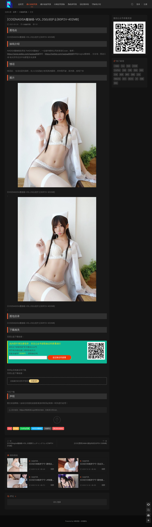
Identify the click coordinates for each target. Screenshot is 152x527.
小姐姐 (116, 66)
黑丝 (135, 70)
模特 (127, 74)
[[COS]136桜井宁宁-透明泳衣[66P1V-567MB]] (17, 465)
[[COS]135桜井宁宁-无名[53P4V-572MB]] (68, 465)
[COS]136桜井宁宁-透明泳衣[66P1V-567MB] (41, 464)
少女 (138, 74)
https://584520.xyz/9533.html (32, 410)
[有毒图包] (9, 4)
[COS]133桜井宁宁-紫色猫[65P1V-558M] (92, 480)
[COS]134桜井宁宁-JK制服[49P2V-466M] (40, 480)
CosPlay (117, 70)
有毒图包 (84, 521)
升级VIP (34, 381)
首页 (22, 4)
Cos (9, 428)
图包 (115, 83)
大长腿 (135, 66)
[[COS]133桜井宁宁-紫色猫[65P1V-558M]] (68, 481)
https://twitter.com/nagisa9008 (59, 54)
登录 (59, 502)
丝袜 (141, 70)
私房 (121, 74)
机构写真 (73, 4)
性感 (128, 66)
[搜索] (132, 4)
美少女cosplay (58, 428)
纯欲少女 (117, 79)
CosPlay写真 (25, 428)
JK (137, 79)
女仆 (124, 79)
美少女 (131, 79)
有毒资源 (76, 521)
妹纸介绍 (97, 4)
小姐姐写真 (32, 4)
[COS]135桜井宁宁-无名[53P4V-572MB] (92, 464)
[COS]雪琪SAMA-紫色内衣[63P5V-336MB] (90, 443)
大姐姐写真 (46, 4)
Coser (16, 428)
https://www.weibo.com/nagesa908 (23, 54)
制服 (141, 79)
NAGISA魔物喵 (37, 428)
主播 (124, 70)
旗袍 (132, 74)
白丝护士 (47, 428)
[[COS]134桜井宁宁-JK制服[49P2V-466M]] (17, 481)
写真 (129, 70)
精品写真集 (60, 4)
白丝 (115, 74)
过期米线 (85, 4)
